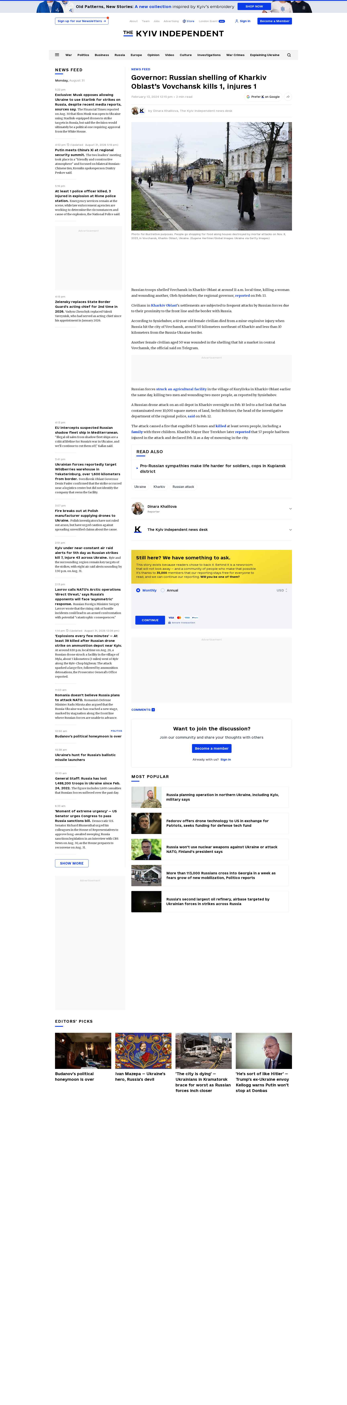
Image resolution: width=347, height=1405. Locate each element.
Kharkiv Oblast (164, 305)
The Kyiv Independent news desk (206, 110)
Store (190, 21)
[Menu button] (57, 55)
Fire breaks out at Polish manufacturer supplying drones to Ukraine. (85, 515)
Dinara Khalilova (162, 506)
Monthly (149, 590)
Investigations (209, 55)
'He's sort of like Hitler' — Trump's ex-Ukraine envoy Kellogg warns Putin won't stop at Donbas (262, 1082)
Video (169, 55)
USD (280, 590)
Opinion (153, 55)
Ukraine (140, 487)
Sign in (225, 759)
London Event (208, 21)
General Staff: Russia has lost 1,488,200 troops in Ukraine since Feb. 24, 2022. (87, 783)
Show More (72, 863)
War (68, 55)
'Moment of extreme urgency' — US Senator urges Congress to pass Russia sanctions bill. (86, 816)
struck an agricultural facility (181, 389)
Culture (186, 55)
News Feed (140, 69)
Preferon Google (265, 96)
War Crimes (235, 55)
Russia (120, 55)
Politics (83, 55)
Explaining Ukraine (265, 55)
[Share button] (288, 97)
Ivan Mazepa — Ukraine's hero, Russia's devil (140, 1077)
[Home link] (173, 34)
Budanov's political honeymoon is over (88, 736)
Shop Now (254, 6)
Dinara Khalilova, (166, 110)
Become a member (212, 748)
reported (242, 296)
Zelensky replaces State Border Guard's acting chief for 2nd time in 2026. (86, 306)
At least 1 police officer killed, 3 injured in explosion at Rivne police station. (85, 196)
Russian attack (183, 487)
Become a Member (275, 21)
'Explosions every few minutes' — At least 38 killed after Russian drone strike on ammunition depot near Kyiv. (88, 640)
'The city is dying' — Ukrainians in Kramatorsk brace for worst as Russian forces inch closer (203, 1082)
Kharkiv (159, 487)
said (191, 416)
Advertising (171, 21)
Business (102, 55)
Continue (150, 620)
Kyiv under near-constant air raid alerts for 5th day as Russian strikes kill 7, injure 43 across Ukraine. (86, 552)
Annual (172, 590)
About (134, 21)
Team (146, 21)
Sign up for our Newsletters (82, 21)
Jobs (157, 21)
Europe (136, 55)
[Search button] (289, 55)
